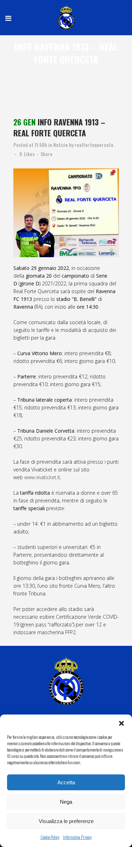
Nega (66, 802)
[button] (121, 723)
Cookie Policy (49, 837)
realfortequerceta (94, 144)
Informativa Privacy (77, 837)
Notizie (60, 144)
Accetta (66, 782)
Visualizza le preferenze (66, 821)
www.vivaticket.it (42, 477)
